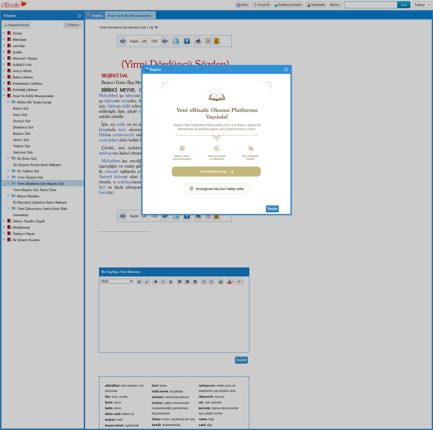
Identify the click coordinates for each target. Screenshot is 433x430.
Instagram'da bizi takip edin (220, 189)
